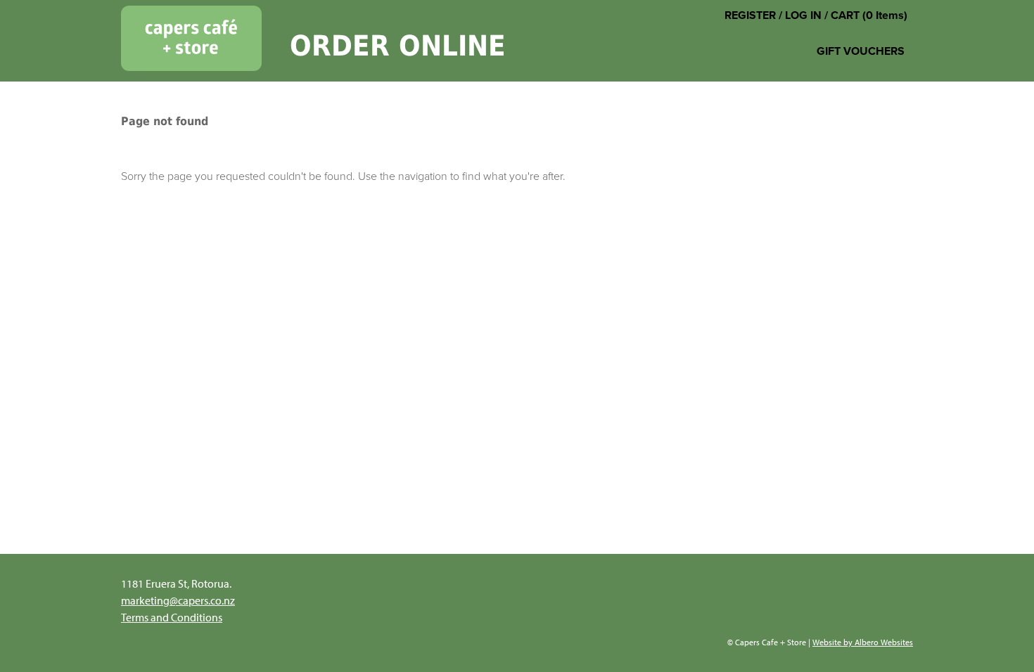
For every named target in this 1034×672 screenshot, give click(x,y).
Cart (845, 15)
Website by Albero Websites (862, 642)
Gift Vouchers (861, 51)
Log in (803, 15)
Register (750, 15)
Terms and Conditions (171, 617)
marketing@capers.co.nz (178, 600)
